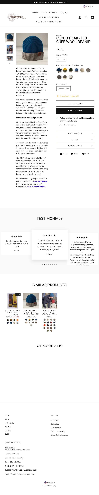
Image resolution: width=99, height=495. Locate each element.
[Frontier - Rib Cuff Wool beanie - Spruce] (54, 322)
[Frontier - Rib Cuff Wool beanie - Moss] (44, 322)
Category (62, 84)
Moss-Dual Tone (70, 70)
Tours (63, 13)
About (53, 13)
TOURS (7, 430)
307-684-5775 (10, 447)
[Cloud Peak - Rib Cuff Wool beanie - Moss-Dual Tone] (33, 320)
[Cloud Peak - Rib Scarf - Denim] (8, 323)
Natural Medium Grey (88, 70)
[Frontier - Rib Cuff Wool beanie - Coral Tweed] (48, 328)
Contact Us (55, 424)
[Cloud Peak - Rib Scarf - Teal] (11, 323)
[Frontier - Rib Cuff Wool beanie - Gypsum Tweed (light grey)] (44, 320)
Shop (43, 13)
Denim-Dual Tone (76, 70)
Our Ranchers (56, 428)
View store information (68, 125)
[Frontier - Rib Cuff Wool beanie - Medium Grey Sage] (44, 328)
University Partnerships (59, 435)
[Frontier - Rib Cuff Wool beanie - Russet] (51, 322)
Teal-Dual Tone (59, 70)
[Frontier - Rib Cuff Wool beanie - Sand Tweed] (51, 328)
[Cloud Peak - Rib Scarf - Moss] (14, 320)
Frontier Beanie (40, 181)
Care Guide (75, 145)
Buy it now (75, 111)
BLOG (7, 434)
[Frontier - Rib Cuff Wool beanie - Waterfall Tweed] (54, 328)
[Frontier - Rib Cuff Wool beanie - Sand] (51, 325)
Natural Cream (82, 70)
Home (35, 13)
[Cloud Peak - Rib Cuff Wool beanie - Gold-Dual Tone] (29, 320)
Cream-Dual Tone (70, 77)
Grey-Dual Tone (65, 77)
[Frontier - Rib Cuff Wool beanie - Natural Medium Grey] (54, 320)
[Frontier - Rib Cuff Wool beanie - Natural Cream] (48, 320)
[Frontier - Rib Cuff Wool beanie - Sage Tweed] (48, 331)
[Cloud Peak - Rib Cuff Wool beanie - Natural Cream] (26, 322)
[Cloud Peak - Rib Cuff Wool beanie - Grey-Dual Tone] (36, 322)
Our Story (54, 420)
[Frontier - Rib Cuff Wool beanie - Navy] (48, 322)
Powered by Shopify (49, 486)
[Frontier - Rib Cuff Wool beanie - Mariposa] (51, 331)
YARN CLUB (9, 423)
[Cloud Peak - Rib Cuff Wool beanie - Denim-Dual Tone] (36, 320)
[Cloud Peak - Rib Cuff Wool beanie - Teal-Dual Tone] (26, 320)
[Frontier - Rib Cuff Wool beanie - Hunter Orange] (44, 325)
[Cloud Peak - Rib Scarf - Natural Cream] (14, 323)
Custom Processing (49, 22)
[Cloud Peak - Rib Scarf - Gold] (11, 320)
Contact (54, 17)
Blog (42, 17)
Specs (75, 140)
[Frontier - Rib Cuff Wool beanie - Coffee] (48, 325)
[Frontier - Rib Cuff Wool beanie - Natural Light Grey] (51, 320)
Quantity (62, 55)
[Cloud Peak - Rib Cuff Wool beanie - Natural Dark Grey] (33, 322)
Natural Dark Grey (59, 77)
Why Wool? (75, 134)
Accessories (64, 88)
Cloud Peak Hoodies (36, 186)
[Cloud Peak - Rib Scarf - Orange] (17, 320)
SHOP (7, 416)
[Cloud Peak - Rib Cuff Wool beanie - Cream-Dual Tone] (31, 325)
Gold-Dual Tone (65, 70)
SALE (7, 419)
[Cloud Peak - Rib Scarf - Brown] (8, 320)
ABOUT (8, 427)
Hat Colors (69, 65)
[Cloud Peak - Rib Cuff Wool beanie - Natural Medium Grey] (29, 322)
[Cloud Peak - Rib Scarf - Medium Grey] (17, 323)
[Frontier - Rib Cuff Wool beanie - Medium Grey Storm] (54, 325)
